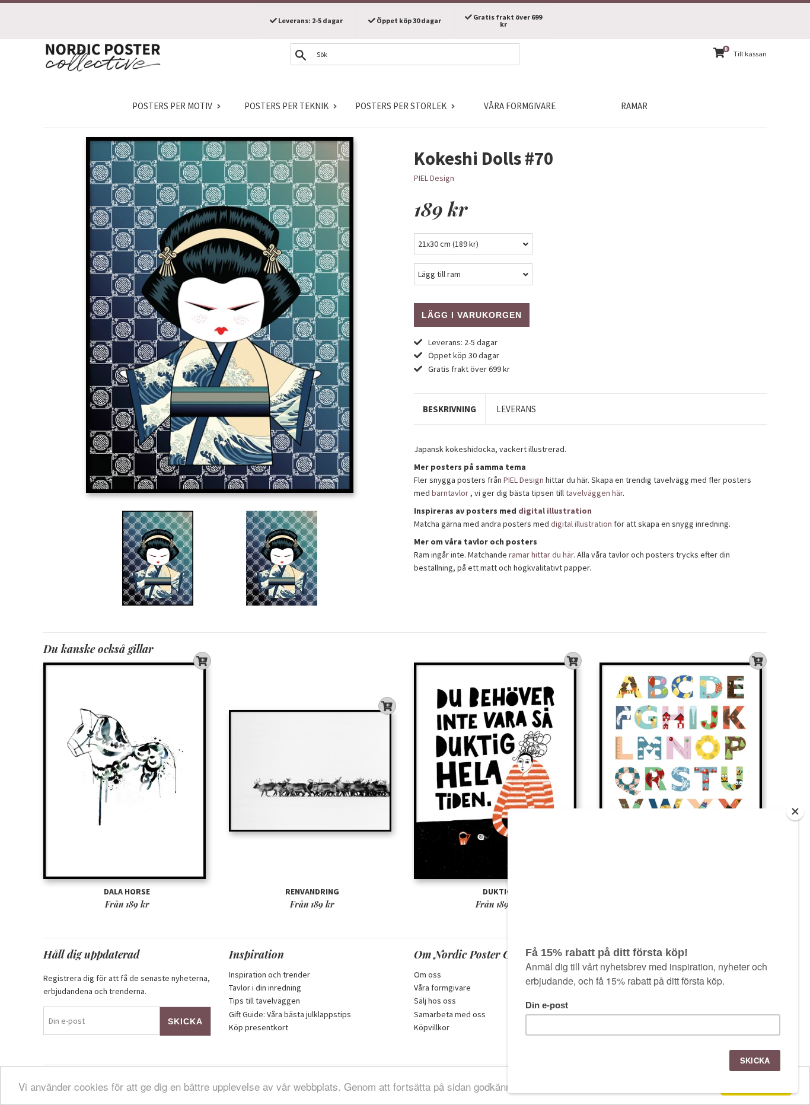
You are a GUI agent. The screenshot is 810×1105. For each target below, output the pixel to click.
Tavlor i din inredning (265, 987)
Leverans (516, 409)
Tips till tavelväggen (264, 1000)
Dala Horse (127, 891)
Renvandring (312, 891)
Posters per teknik (286, 106)
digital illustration (555, 510)
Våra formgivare (520, 106)
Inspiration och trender (269, 974)
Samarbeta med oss (450, 1014)
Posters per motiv (172, 106)
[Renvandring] (313, 771)
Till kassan (750, 53)
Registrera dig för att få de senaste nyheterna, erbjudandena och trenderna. (126, 984)
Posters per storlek (401, 106)
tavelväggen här (594, 493)
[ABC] (683, 771)
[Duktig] (498, 771)
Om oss (427, 974)
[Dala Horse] (127, 771)
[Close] (795, 811)
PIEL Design (434, 178)
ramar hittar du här (541, 554)
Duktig (497, 891)
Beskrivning (449, 409)
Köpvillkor (431, 1027)
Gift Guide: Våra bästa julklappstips (290, 1014)
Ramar (634, 106)
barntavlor (450, 493)
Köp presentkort (258, 1027)
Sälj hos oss (435, 1000)
